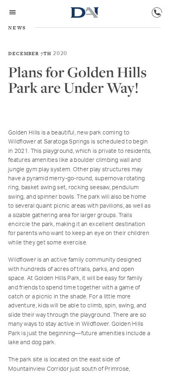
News (17, 28)
